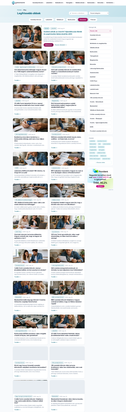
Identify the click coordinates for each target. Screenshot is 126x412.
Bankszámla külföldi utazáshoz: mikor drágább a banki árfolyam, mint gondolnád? (30, 334)
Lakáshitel (49, 2)
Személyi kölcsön (38, 2)
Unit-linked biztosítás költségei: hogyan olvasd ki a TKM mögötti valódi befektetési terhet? (30, 70)
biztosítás (92, 152)
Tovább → (17, 80)
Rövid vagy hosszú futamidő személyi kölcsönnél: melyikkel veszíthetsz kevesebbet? (30, 366)
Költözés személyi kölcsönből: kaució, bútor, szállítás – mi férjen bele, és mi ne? (66, 138)
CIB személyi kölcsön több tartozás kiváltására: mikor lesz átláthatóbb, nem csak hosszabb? (66, 367)
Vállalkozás (103, 155)
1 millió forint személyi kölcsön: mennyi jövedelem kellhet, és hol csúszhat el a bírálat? (30, 269)
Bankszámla (90, 2)
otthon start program (95, 158)
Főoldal (19, 10)
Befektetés (109, 2)
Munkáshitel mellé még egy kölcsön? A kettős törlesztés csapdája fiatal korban (29, 301)
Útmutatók (83, 19)
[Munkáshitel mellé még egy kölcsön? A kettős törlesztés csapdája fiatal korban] (30, 288)
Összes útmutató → (61, 45)
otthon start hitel (94, 155)
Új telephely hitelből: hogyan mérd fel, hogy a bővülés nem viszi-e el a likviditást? (66, 203)
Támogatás (69, 2)
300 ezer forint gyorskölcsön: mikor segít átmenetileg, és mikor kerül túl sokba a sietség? (65, 236)
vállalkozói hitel (101, 152)
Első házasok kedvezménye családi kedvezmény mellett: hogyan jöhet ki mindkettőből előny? (63, 105)
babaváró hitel (106, 158)
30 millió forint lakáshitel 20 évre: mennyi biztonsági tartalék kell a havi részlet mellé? (29, 104)
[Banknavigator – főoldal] (18, 2)
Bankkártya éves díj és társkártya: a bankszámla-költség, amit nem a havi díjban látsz (29, 139)
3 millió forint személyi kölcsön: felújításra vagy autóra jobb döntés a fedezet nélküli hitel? (28, 401)
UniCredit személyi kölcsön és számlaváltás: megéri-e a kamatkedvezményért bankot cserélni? (66, 71)
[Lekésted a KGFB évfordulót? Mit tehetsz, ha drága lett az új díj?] (30, 159)
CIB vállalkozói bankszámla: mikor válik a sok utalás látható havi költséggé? (29, 203)
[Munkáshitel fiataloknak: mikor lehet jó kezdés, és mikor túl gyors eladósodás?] (67, 387)
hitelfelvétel (93, 147)
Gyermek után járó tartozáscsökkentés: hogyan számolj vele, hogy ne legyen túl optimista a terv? (28, 236)
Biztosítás (100, 2)
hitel (99, 144)
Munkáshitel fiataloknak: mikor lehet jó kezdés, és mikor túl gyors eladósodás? (67, 400)
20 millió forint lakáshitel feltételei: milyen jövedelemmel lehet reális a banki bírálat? (65, 334)
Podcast (93, 19)
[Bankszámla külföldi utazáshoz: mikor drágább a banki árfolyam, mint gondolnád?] (30, 321)
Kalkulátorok (59, 2)
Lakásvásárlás (106, 144)
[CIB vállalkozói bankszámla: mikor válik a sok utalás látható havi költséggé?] (30, 190)
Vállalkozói (60, 19)
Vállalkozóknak (79, 2)
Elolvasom (48, 45)
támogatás (101, 150)
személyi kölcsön (101, 141)
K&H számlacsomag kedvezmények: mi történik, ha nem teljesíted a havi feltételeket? (67, 269)
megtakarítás (93, 150)
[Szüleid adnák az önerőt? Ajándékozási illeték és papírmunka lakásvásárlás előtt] (27, 37)
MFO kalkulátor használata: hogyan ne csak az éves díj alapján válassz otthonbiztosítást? (67, 172)
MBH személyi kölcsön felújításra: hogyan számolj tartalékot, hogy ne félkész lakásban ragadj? (66, 301)
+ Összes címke (100, 162)
